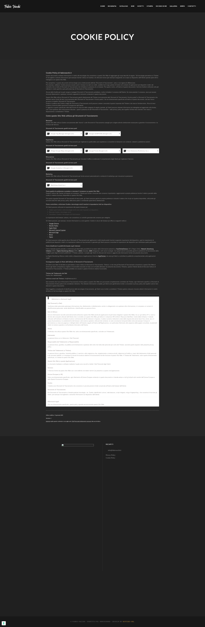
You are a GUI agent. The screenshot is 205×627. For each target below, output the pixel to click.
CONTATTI (192, 6)
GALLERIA (173, 6)
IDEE (132, 6)
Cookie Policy (110, 458)
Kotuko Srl (129, 621)
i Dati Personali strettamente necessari (81, 421)
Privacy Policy (110, 455)
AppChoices (102, 256)
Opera (51, 237)
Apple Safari (53, 228)
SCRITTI (140, 6)
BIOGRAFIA (112, 6)
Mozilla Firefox (53, 226)
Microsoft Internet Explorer (57, 230)
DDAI (90, 251)
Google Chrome (54, 223)
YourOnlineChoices (122, 249)
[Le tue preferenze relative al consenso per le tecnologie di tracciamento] (4, 623)
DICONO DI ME (161, 6)
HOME (102, 6)
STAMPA (150, 6)
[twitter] (80, 608)
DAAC (80, 251)
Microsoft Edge (54, 232)
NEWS (182, 6)
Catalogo (123, 6)
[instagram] (88, 608)
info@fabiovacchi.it (114, 450)
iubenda (48, 421)
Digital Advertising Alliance (65, 251)
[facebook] (73, 608)
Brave (51, 235)
